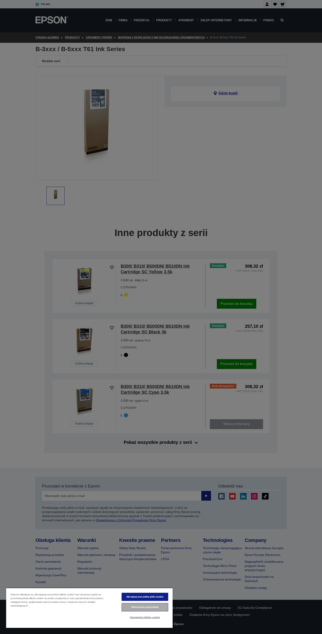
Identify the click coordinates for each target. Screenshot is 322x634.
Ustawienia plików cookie (145, 617)
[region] (89, 608)
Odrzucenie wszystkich (145, 607)
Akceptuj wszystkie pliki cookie (144, 596)
